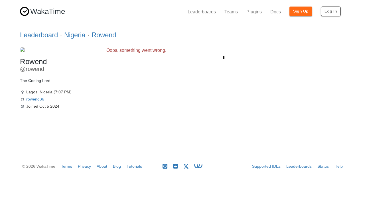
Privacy (84, 166)
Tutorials (134, 166)
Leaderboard (39, 35)
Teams (231, 11)
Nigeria (74, 35)
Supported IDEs (266, 166)
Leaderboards (202, 11)
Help (338, 166)
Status (323, 166)
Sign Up (301, 11)
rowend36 (35, 99)
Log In (331, 11)
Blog (117, 166)
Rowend (104, 35)
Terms (66, 166)
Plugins (254, 11)
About (102, 166)
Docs (275, 11)
